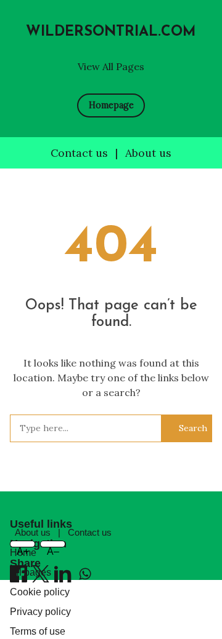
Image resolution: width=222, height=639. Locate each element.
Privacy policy (40, 611)
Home (23, 552)
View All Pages (111, 66)
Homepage (111, 105)
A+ (23, 547)
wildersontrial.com (111, 32)
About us (148, 153)
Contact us (79, 153)
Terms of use (37, 631)
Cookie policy (40, 592)
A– (53, 547)
